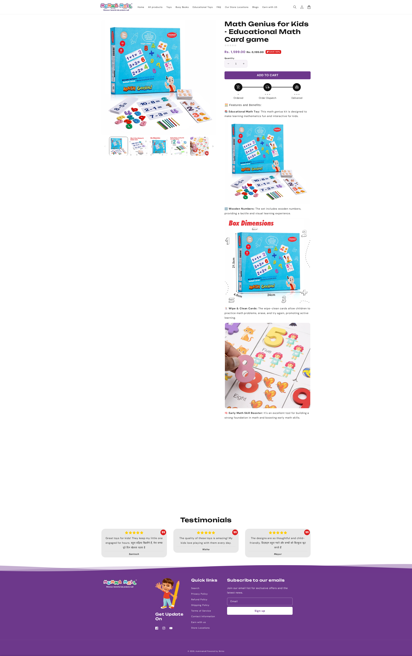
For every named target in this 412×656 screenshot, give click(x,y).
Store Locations (200, 627)
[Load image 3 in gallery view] (159, 146)
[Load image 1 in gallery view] (118, 146)
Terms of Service (201, 610)
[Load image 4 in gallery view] (179, 146)
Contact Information (203, 616)
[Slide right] (212, 146)
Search (195, 588)
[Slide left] (104, 146)
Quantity (229, 58)
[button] (294, 7)
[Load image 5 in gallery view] (199, 146)
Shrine (221, 651)
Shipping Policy (200, 605)
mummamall (201, 651)
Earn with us (198, 622)
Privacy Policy (199, 593)
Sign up (260, 611)
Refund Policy (199, 599)
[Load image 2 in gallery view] (138, 146)
